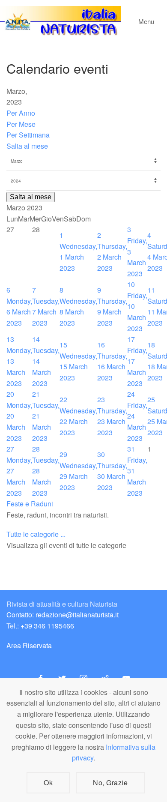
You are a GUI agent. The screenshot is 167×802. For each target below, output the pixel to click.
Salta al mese (27, 146)
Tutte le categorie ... (36, 534)
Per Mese (21, 124)
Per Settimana (28, 135)
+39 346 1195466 (47, 626)
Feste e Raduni (29, 504)
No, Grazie (110, 782)
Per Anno (20, 113)
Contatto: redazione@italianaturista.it (62, 614)
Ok (48, 782)
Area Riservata (29, 645)
